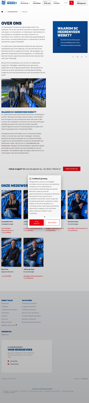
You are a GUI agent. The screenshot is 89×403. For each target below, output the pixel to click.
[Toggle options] (44, 216)
